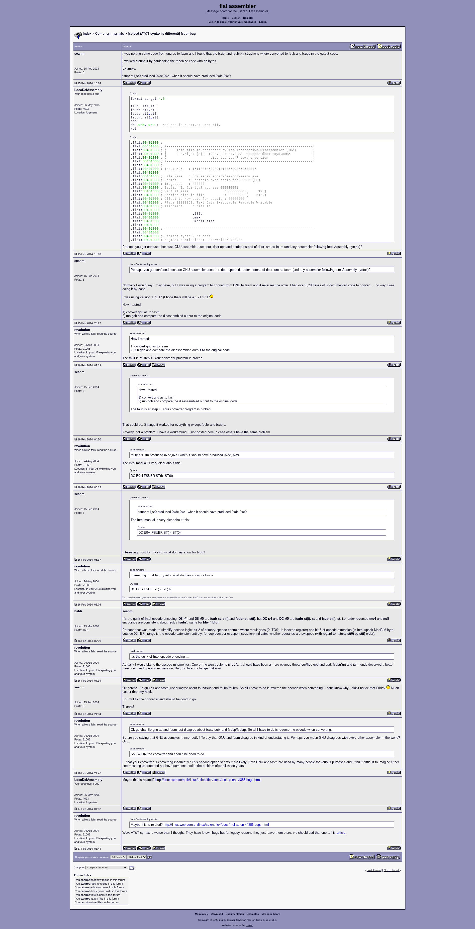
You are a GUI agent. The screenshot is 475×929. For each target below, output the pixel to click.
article (341, 832)
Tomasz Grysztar (236, 920)
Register (248, 17)
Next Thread (392, 870)
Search (236, 17)
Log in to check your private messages (232, 21)
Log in (263, 21)
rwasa (249, 925)
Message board (271, 914)
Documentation (235, 914)
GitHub (260, 920)
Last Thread (374, 870)
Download (217, 914)
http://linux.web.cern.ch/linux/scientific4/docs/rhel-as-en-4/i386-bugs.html (208, 780)
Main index (201, 914)
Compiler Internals (109, 33)
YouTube (271, 920)
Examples (253, 914)
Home (225, 17)
